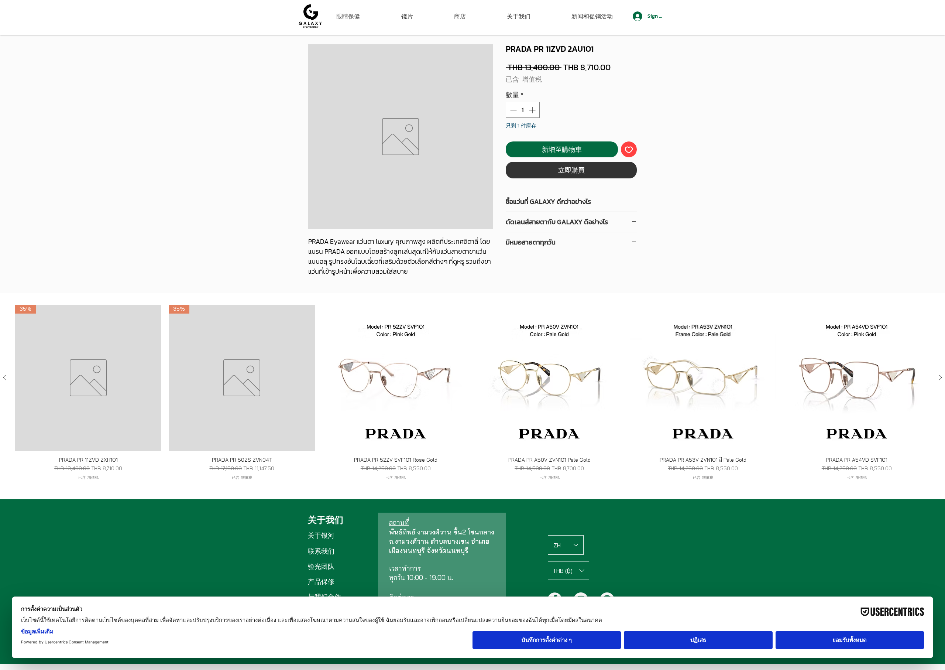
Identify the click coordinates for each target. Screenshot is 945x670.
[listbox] (568, 570)
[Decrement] (512, 109)
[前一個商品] (4, 377)
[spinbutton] (522, 109)
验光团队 (321, 566)
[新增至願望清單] (629, 149)
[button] (568, 570)
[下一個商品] (940, 377)
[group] (472, 392)
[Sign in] (637, 16)
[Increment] (533, 109)
